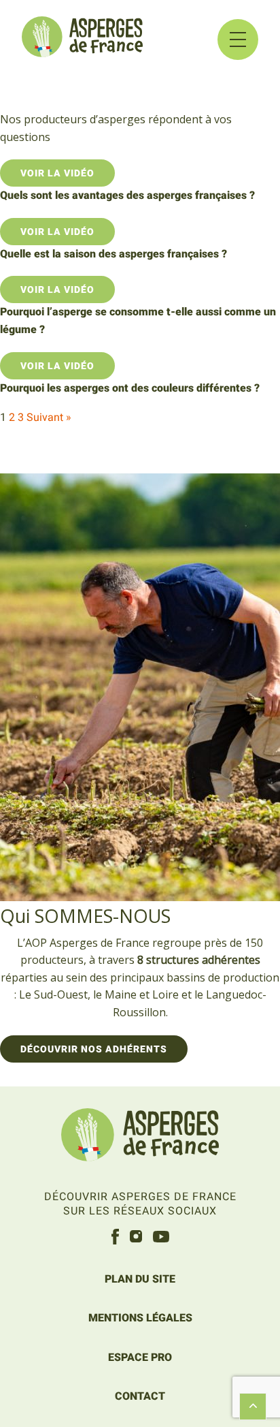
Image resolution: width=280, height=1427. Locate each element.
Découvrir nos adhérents (93, 1049)
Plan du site (140, 1278)
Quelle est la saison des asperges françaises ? (113, 253)
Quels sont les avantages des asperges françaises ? (127, 195)
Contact (140, 1396)
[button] (237, 39)
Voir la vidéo (57, 173)
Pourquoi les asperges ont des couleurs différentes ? (130, 387)
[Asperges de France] (140, 1136)
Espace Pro (140, 1357)
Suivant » (49, 417)
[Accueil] (82, 39)
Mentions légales (140, 1317)
